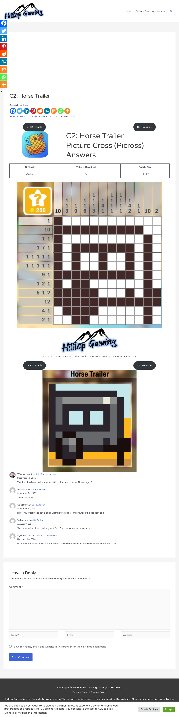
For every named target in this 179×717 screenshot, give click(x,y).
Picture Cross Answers (149, 11)
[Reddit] (40, 111)
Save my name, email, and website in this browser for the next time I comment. (60, 646)
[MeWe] (47, 111)
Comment (16, 586)
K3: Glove (40, 489)
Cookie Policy (99, 692)
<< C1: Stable (34, 127)
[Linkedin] (26, 111)
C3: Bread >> (144, 127)
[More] (67, 111)
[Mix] (54, 111)
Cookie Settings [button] (149, 709)
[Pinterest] (33, 111)
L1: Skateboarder (46, 474)
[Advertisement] (89, 66)
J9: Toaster (38, 504)
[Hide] (1, 91)
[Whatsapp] (61, 111)
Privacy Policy (80, 692)
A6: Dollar (38, 520)
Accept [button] (169, 709)
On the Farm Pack (40, 116)
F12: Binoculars (50, 535)
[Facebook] (13, 111)
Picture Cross (17, 116)
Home (127, 11)
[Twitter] (20, 111)
